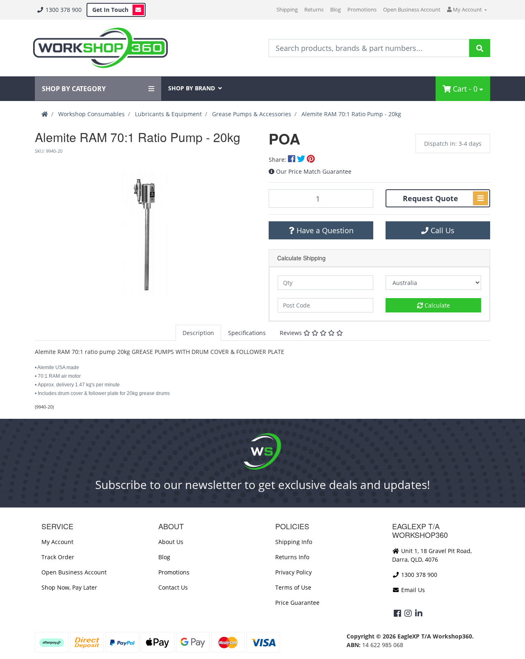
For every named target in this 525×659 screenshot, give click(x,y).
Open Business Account (412, 9)
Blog (335, 9)
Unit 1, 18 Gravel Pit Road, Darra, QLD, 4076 (432, 555)
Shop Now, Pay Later (69, 587)
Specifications (247, 333)
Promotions (362, 9)
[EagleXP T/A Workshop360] (100, 48)
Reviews (292, 333)
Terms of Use (293, 587)
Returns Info (292, 557)
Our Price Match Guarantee (314, 171)
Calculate (436, 305)
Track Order (57, 557)
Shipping (287, 9)
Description (198, 333)
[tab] (198, 333)
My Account (57, 542)
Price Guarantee (297, 602)
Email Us (412, 590)
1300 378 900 (63, 10)
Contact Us (173, 587)
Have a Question (324, 230)
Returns (314, 9)
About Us (170, 542)
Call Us (441, 230)
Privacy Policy (293, 572)
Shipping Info (293, 542)
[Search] (479, 48)
